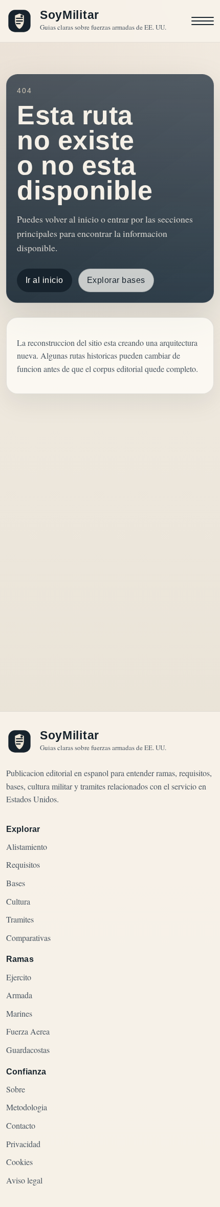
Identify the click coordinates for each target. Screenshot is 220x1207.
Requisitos (23, 864)
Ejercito (18, 977)
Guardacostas (28, 1049)
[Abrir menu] (202, 21)
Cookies (19, 1161)
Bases (15, 882)
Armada (19, 995)
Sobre (15, 1089)
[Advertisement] (110, 531)
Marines (19, 1013)
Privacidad (23, 1143)
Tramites (20, 919)
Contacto (20, 1125)
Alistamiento (26, 846)
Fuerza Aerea (28, 1031)
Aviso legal (24, 1180)
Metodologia (26, 1107)
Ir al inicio (44, 280)
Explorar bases (116, 280)
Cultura (18, 901)
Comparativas (28, 937)
